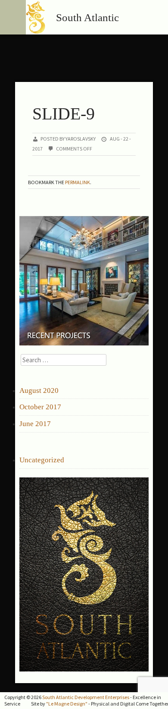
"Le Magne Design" (66, 703)
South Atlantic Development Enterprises (85, 697)
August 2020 (39, 390)
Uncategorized (41, 460)
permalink (77, 182)
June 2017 (35, 424)
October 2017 (40, 407)
